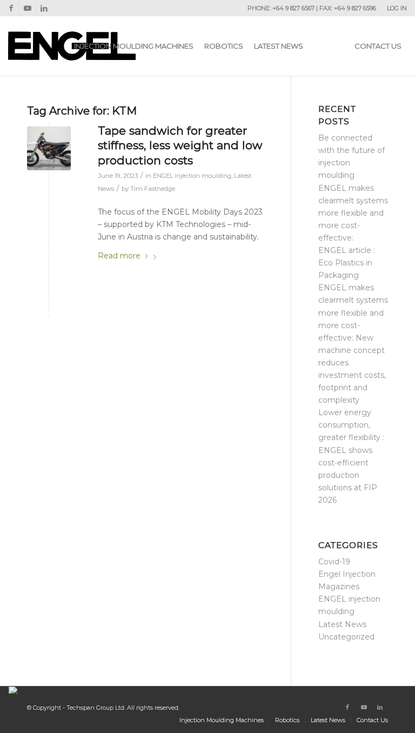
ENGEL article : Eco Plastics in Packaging (346, 262)
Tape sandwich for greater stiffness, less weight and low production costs (180, 145)
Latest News (342, 624)
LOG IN (397, 8)
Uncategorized (346, 637)
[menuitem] (394, 8)
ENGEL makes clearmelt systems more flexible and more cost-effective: (353, 213)
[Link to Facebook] (11, 8)
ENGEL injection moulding (192, 175)
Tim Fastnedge (152, 188)
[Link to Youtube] (27, 8)
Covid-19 (334, 562)
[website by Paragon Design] (14, 690)
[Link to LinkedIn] (44, 8)
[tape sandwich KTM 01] (49, 148)
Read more (119, 256)
